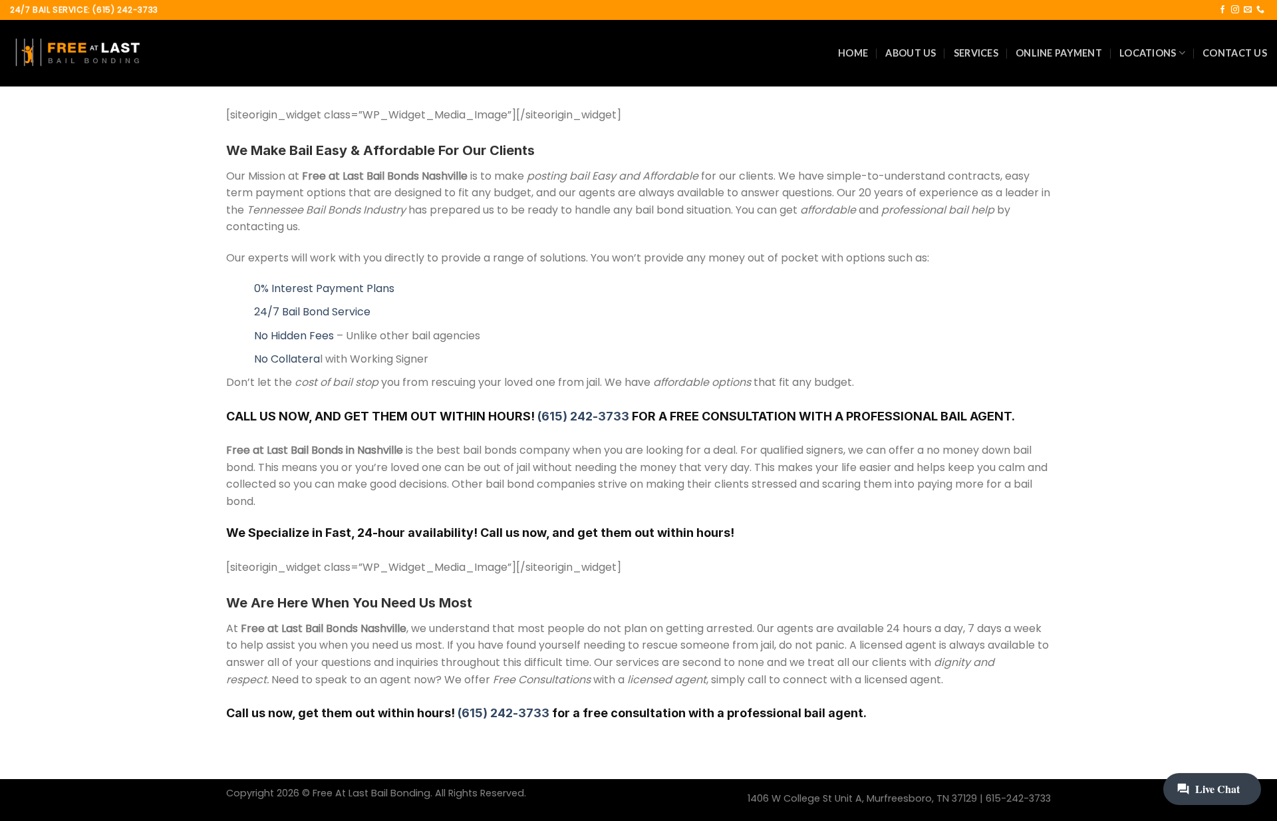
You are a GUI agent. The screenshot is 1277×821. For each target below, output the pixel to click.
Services (976, 53)
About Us (910, 53)
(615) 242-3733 (583, 416)
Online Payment (1059, 53)
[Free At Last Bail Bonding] (76, 53)
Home (853, 53)
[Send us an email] (1248, 10)
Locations (1148, 53)
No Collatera (287, 359)
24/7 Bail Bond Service (312, 311)
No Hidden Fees (294, 335)
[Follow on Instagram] (1235, 10)
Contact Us (1235, 53)
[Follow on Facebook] (1222, 10)
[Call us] (1260, 10)
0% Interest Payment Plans (324, 288)
